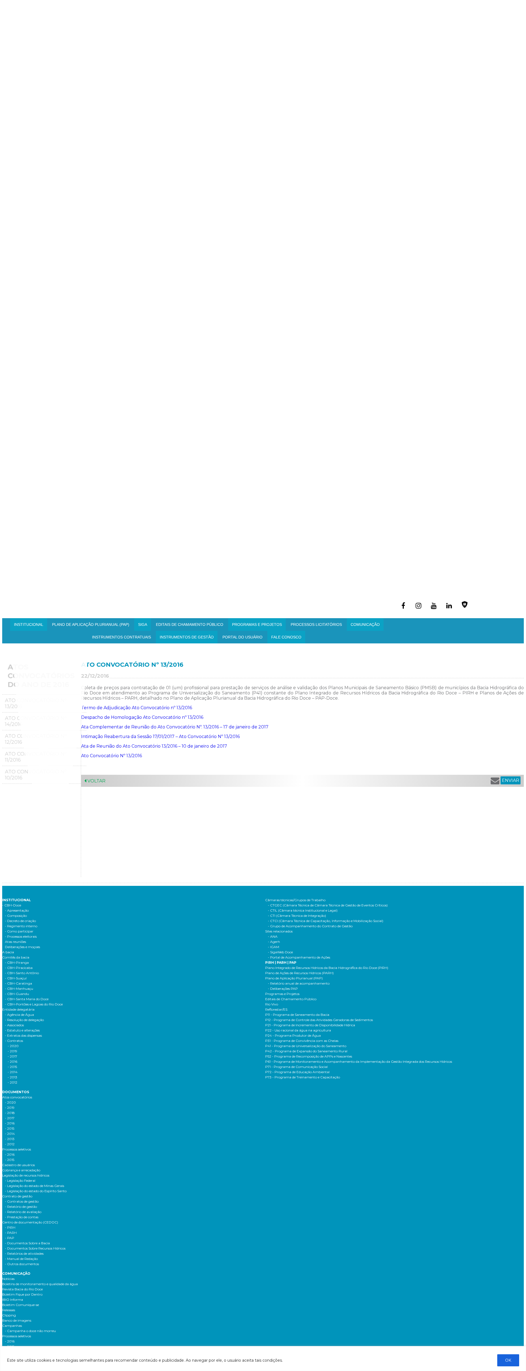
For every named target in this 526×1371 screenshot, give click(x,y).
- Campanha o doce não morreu (30, 1331)
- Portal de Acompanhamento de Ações (299, 957)
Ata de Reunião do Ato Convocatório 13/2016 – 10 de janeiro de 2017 (154, 746)
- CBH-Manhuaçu (19, 988)
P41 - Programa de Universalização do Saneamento (305, 1046)
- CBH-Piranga (17, 962)
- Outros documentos (22, 1264)
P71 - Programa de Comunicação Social (296, 1067)
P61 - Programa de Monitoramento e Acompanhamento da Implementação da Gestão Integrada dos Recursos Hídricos (358, 1061)
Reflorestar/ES (276, 1009)
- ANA (273, 936)
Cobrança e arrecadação (21, 1170)
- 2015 (12, 1067)
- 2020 (13, 1046)
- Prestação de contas (21, 1217)
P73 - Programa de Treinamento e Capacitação (302, 1077)
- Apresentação (17, 910)
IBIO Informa (12, 1299)
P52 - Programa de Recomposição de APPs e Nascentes (308, 1056)
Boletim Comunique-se (20, 1305)
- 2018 (10, 1113)
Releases (8, 1310)
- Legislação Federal (20, 1180)
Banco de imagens (16, 1320)
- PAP (9, 1238)
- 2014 (13, 1072)
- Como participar (19, 931)
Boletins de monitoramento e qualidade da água (40, 1284)
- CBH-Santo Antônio (22, 973)
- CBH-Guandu (17, 994)
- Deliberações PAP (283, 988)
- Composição (16, 916)
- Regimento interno (21, 926)
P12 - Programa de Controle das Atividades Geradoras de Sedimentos (319, 1020)
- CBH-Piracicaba (19, 968)
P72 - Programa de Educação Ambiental (297, 1072)
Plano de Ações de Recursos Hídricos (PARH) (299, 973)
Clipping (9, 1315)
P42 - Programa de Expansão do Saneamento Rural (306, 1051)
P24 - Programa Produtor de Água (293, 1035)
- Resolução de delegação (24, 1020)
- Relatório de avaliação (23, 1212)
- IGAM (273, 947)
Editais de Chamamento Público (189, 624)
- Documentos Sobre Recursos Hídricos (35, 1248)
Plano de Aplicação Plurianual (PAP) (294, 978)
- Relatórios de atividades (24, 1253)
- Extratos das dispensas (23, 1035)
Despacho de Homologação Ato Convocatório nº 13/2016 (142, 717)
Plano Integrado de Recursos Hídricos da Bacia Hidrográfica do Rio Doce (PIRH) (326, 968)
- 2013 (12, 1077)
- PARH (11, 1233)
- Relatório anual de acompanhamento (299, 983)
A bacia (8, 952)
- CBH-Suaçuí (16, 978)
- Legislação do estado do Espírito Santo (36, 1191)
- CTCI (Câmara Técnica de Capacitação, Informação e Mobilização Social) (325, 921)
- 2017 (12, 1056)
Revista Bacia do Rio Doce (22, 1289)
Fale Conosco (286, 637)
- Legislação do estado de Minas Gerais (34, 1186)
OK (508, 1360)
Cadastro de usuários (18, 1165)
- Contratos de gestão (22, 1201)
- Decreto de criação (20, 921)
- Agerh (274, 942)
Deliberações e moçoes (22, 947)
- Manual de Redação (21, 1259)
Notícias (8, 1279)
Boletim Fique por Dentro (22, 1294)
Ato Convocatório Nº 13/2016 (111, 755)
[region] (263, 1358)
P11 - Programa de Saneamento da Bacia (297, 1015)
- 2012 (12, 1082)
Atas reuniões (15, 942)
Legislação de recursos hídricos (25, 1175)
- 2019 (12, 1051)
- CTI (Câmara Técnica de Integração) (297, 916)
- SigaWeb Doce (280, 952)
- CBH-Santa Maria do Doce (26, 999)
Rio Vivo (271, 1004)
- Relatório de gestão (21, 1207)
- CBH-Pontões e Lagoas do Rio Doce (34, 1004)
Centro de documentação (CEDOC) (30, 1222)
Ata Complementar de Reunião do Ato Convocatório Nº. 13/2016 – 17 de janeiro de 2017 (174, 727)
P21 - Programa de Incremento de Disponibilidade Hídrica (310, 1025)
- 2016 (12, 1061)
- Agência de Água (19, 1015)
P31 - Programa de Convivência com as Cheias (301, 1041)
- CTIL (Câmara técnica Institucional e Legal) (303, 910)
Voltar (95, 781)
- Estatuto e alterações (22, 1030)
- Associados (14, 1025)
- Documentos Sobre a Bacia (27, 1243)
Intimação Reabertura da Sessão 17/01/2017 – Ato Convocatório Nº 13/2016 (160, 736)
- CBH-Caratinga (18, 983)
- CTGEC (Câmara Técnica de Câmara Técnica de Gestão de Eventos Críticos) (328, 905)
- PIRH (10, 1227)
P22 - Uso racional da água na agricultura (298, 1030)
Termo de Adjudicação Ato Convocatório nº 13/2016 (136, 707)
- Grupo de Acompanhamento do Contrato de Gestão (310, 926)
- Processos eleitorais (21, 936)
